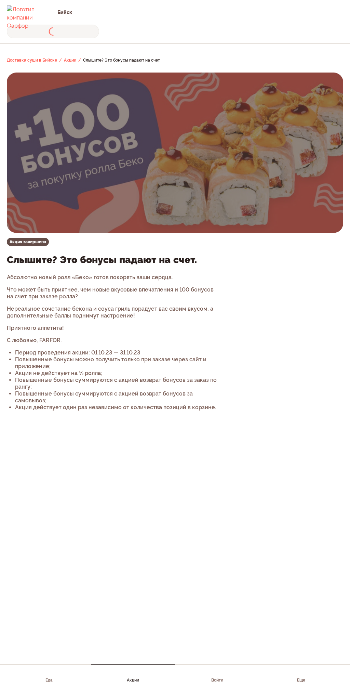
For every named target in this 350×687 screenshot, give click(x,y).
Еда (49, 680)
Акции (133, 680)
